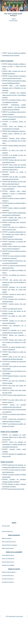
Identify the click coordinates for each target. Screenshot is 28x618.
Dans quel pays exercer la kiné (16, 489)
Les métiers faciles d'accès (15, 308)
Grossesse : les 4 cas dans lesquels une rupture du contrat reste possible (14, 290)
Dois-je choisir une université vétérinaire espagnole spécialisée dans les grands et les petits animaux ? (14, 167)
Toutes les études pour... (7, 531)
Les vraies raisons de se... (8, 575)
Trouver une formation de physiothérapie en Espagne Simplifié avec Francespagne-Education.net (14, 444)
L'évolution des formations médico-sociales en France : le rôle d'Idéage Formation (14, 95)
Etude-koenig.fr (12, 616)
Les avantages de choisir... (8, 555)
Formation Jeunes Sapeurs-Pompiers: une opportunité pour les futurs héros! (14, 141)
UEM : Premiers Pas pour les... (9, 541)
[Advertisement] (14, 36)
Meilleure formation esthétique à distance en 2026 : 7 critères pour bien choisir (14, 66)
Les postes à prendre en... (8, 578)
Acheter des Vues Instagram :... (9, 572)
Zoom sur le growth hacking (15, 239)
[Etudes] (14, 5)
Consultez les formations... (8, 582)
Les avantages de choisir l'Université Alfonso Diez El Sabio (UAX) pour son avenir (14, 437)
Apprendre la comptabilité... (8, 565)
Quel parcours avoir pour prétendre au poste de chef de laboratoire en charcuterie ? (14, 282)
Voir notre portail (13, 20)
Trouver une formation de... (8, 558)
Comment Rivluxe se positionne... (10, 545)
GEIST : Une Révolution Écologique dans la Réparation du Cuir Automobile (14, 88)
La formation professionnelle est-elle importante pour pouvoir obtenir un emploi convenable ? (14, 234)
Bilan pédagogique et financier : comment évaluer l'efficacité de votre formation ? (14, 134)
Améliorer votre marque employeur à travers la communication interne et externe (14, 194)
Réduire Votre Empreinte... (8, 548)
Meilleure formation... (7, 538)
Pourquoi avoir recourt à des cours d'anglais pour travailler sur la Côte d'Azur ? (14, 342)
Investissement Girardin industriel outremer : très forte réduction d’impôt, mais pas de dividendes (14, 107)
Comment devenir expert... (8, 561)
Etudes (13, 18)
